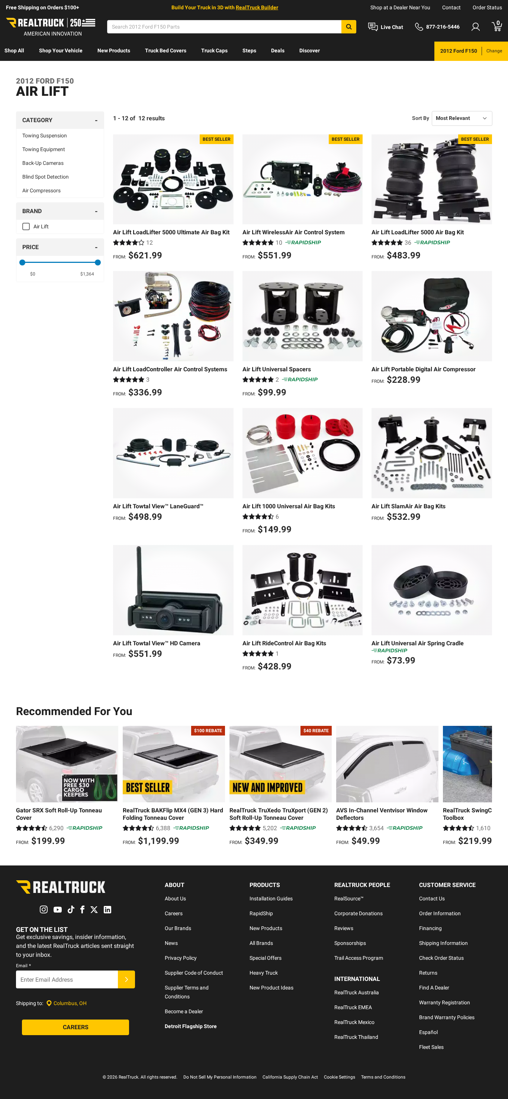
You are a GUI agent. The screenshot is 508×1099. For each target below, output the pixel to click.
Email (23, 965)
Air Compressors (41, 190)
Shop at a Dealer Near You (400, 7)
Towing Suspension (44, 135)
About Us (175, 898)
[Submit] (126, 979)
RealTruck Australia (356, 992)
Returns (428, 973)
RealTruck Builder (257, 7)
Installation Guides (271, 898)
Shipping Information (443, 943)
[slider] (22, 262)
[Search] (348, 26)
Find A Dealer (434, 988)
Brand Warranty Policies (447, 1017)
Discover (309, 50)
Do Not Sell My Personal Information (220, 1077)
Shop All (14, 50)
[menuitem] (14, 51)
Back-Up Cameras (43, 163)
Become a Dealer (184, 1011)
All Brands (261, 943)
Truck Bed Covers (165, 50)
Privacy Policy (181, 958)
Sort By (420, 118)
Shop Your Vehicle (61, 50)
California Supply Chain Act (290, 1077)
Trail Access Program (358, 958)
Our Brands (178, 928)
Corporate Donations (358, 913)
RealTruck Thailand (356, 1037)
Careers (174, 913)
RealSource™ (349, 898)
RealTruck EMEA (353, 1007)
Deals (277, 50)
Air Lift (41, 226)
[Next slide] (484, 786)
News (171, 943)
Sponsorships (350, 943)
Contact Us (432, 898)
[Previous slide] (23, 786)
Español (428, 1032)
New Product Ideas (271, 988)
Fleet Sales (431, 1047)
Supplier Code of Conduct (194, 973)
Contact (451, 7)
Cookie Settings (339, 1077)
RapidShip (261, 913)
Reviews (343, 928)
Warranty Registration (444, 1002)
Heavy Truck (264, 973)
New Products (113, 50)
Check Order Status (441, 958)
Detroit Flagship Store (191, 1026)
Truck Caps (214, 50)
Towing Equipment (43, 149)
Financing (430, 928)
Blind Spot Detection (45, 177)
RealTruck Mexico (354, 1022)
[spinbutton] (32, 274)
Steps (249, 50)
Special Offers (266, 958)
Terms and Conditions (383, 1077)
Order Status (487, 7)
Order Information (440, 913)
